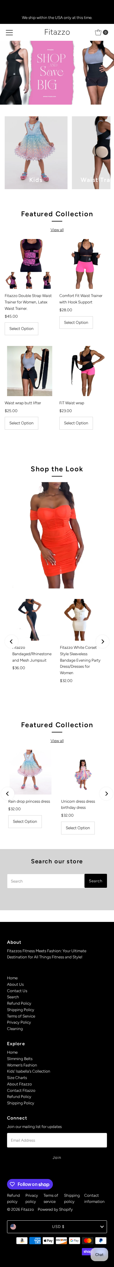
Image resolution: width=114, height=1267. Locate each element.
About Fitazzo (19, 1084)
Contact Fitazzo (21, 1090)
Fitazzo (57, 32)
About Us (15, 984)
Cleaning (15, 1028)
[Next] (102, 641)
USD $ (58, 1226)
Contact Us (17, 990)
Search (13, 996)
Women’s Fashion (22, 1065)
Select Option (21, 328)
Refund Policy (19, 1003)
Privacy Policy (19, 1022)
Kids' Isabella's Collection (28, 1071)
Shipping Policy (20, 1009)
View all (57, 229)
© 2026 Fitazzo (20, 1209)
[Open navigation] (9, 32)
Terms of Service (21, 1016)
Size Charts (17, 1077)
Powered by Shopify (55, 1209)
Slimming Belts (19, 1058)
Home (12, 978)
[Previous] (11, 641)
